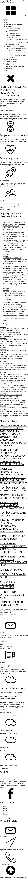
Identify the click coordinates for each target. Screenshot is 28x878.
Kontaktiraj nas (4, 768)
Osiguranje (6, 63)
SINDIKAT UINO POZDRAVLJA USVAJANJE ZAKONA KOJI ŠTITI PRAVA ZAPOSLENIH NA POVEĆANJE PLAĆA (15, 259)
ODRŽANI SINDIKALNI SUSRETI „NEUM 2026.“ (14, 328)
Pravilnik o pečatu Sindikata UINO (18, 43)
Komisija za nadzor (11, 61)
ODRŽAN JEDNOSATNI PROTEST (10, 363)
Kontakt (5, 70)
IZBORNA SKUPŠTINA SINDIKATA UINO (12, 385)
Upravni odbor (10, 32)
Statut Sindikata (13, 30)
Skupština (8, 26)
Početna (5, 19)
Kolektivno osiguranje (12, 65)
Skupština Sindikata (14, 28)
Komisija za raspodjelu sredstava (15, 46)
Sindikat (5, 22)
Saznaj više (3, 105)
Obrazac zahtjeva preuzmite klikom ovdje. (12, 692)
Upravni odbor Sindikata (15, 33)
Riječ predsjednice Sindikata (14, 24)
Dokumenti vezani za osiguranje (15, 66)
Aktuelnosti (6, 21)
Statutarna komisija (11, 59)
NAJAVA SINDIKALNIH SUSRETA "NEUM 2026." (14, 340)
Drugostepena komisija (12, 44)
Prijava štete (9, 68)
